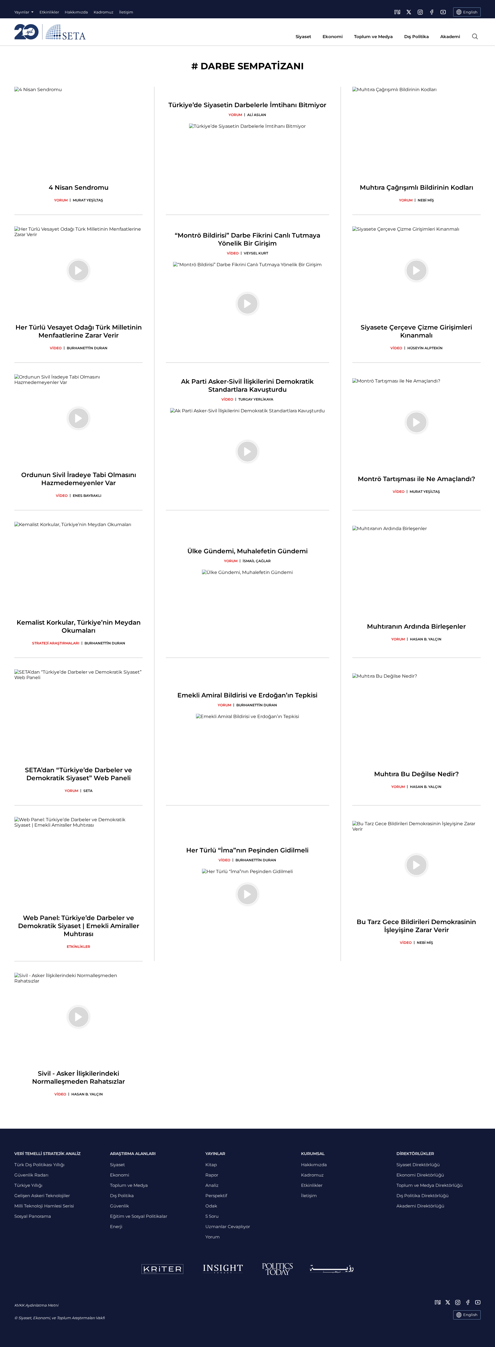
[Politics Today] (277, 1269)
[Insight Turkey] (223, 1269)
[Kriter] (162, 1269)
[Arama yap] (475, 36)
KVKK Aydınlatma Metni (36, 1305)
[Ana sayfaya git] (50, 32)
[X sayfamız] (409, 12)
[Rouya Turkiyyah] (331, 1268)
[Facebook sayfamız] (431, 12)
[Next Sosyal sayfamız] (397, 12)
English (470, 1314)
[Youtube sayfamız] (443, 12)
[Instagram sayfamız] (420, 12)
